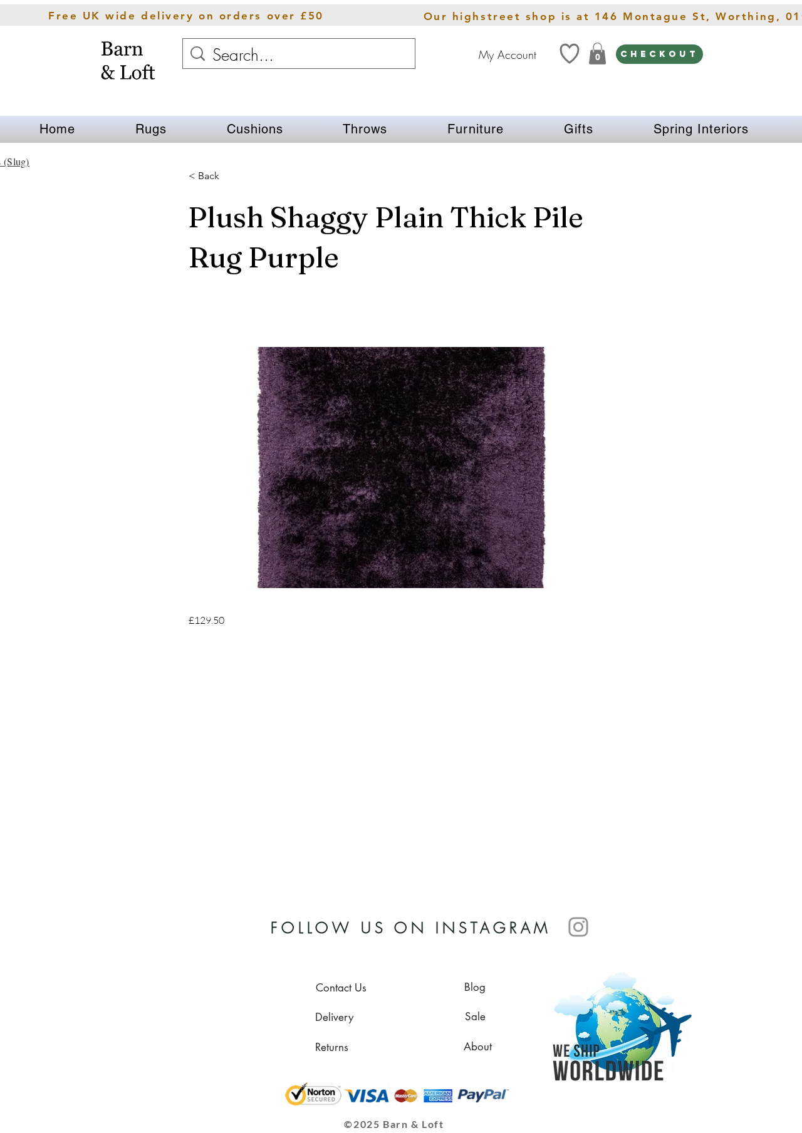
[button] (151, 129)
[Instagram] (578, 927)
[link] (597, 54)
